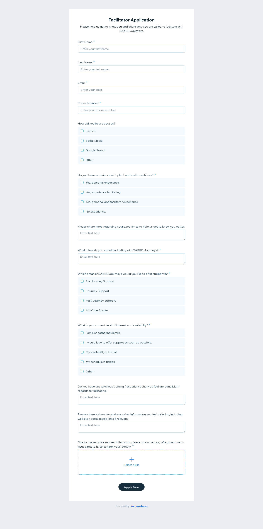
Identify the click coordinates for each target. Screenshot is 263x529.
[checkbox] (131, 131)
